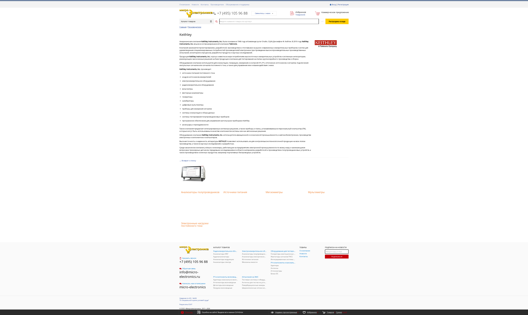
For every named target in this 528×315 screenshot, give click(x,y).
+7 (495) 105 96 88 (232, 13)
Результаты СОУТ (185, 304)
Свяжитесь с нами (262, 13)
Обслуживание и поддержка (237, 4)
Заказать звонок (189, 258)
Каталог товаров (188, 21)
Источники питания (235, 192)
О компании (184, 4)
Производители (217, 4)
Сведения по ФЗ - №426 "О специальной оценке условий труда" (194, 299)
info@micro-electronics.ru (189, 274)
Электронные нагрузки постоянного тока (194, 224)
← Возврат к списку (187, 160)
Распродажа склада (337, 21)
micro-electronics (192, 287)
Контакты (205, 4)
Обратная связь (189, 268)
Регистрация (343, 4)
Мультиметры (316, 192)
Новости (195, 4)
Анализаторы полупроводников (200, 192)
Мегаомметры (274, 192)
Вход (334, 4)
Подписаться (336, 256)
